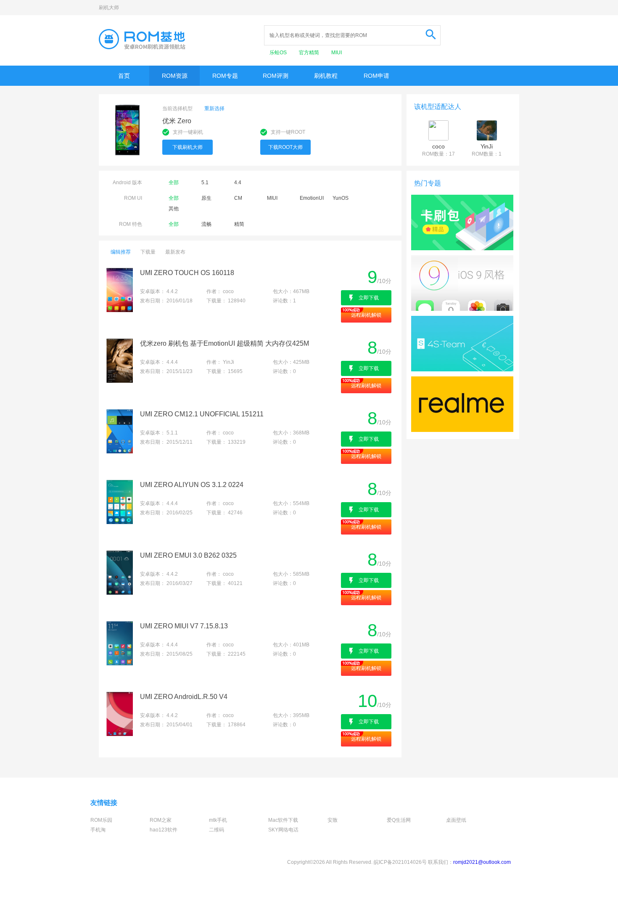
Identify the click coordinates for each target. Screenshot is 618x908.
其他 (174, 209)
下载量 (148, 252)
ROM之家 (161, 820)
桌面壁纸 (456, 820)
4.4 (237, 182)
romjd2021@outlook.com (482, 862)
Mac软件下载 (283, 820)
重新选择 (214, 108)
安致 (332, 820)
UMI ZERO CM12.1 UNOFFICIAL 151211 (202, 414)
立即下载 (369, 298)
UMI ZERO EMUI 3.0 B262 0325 (188, 555)
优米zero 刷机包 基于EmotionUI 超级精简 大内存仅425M (224, 343)
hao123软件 (163, 830)
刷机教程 (326, 75)
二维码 (216, 830)
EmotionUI (312, 198)
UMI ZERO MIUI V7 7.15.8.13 (184, 626)
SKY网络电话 (283, 830)
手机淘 (98, 830)
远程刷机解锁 (366, 315)
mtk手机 (218, 820)
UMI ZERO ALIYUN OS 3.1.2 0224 (191, 484)
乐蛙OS (278, 53)
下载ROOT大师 (285, 147)
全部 (174, 182)
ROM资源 (175, 75)
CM (238, 198)
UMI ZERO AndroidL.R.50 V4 (183, 696)
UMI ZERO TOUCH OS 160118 (187, 272)
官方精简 (309, 53)
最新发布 (175, 252)
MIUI (336, 53)
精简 (239, 224)
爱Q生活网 (399, 820)
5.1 (205, 182)
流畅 (206, 224)
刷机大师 (109, 8)
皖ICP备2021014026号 (400, 862)
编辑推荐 (121, 252)
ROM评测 (275, 75)
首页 (124, 75)
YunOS (341, 198)
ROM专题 (225, 75)
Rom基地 (142, 39)
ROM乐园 (101, 820)
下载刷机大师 (187, 147)
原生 (206, 198)
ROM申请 (376, 75)
